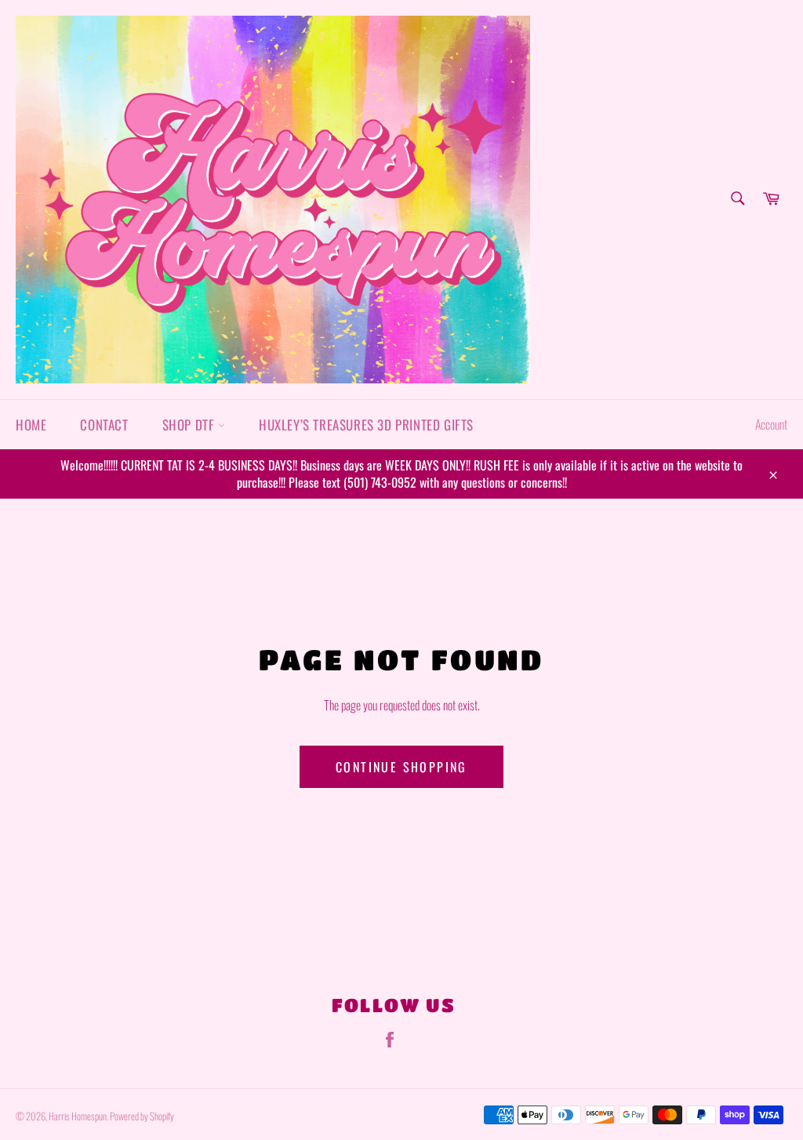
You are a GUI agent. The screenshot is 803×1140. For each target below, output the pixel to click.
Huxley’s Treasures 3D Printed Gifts (366, 424)
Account (771, 424)
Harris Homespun (78, 1116)
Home (31, 424)
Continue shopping (401, 766)
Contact (104, 424)
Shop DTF (190, 424)
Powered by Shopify (142, 1116)
